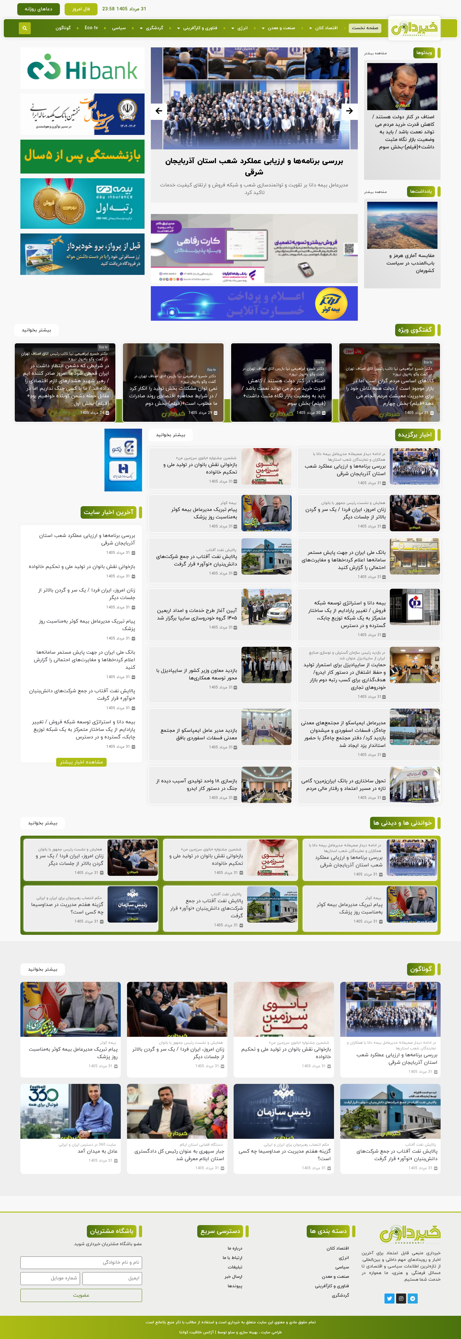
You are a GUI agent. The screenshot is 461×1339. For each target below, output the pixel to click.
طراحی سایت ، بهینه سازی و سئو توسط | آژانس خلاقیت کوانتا (230, 1332)
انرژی (242, 28)
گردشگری (154, 28)
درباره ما (235, 1248)
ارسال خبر (233, 1277)
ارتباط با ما (232, 1258)
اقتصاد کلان (326, 28)
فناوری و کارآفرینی (200, 28)
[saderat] (123, 490)
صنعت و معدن (281, 28)
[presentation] (159, 112)
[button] (25, 28)
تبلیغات (235, 1267)
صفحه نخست (365, 28)
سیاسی (119, 28)
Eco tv (91, 28)
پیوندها (235, 1286)
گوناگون (63, 28)
